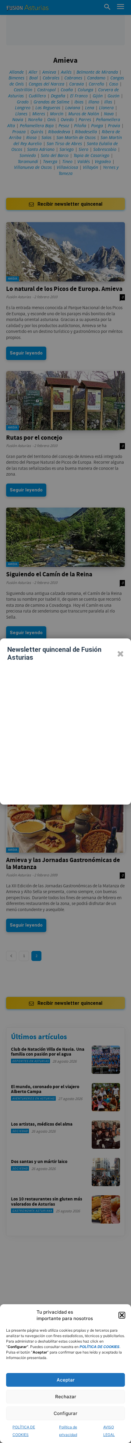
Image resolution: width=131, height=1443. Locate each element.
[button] (122, 1315)
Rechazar (65, 1396)
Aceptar (66, 1380)
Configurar (65, 1413)
